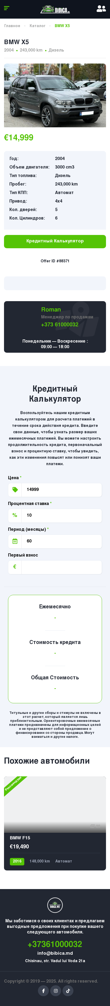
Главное (12, 26)
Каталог (37, 26)
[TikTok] (67, 990)
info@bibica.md (55, 954)
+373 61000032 (59, 325)
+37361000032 (55, 945)
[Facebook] (43, 990)
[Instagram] (55, 990)
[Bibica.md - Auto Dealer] (55, 9)
